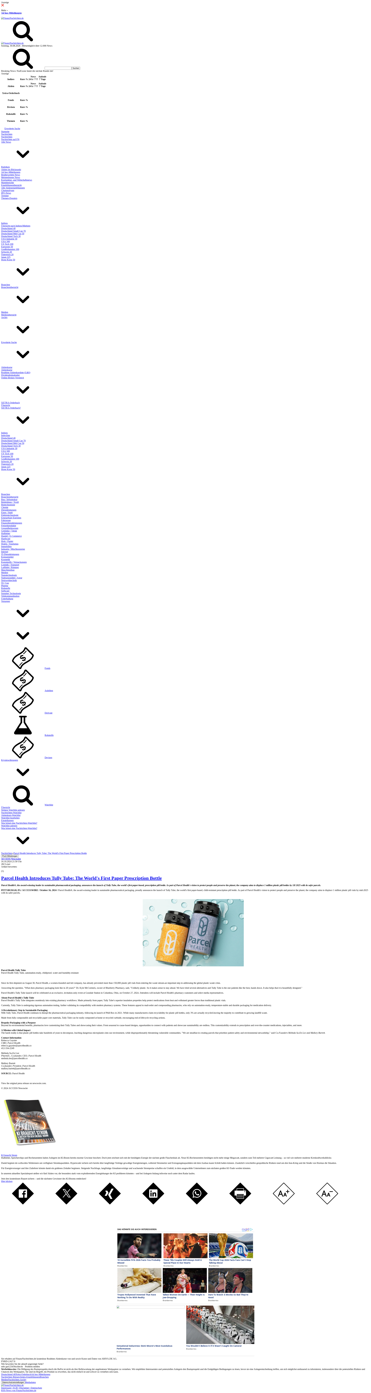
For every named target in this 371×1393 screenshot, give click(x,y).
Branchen (5, 284)
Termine (5, 195)
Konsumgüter (7, 557)
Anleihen (49, 690)
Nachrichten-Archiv (17, 1379)
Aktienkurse (6, 367)
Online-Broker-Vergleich (12, 377)
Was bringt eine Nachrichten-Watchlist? (19, 823)
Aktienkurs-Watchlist (10, 815)
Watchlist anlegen (9, 825)
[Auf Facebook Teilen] (23, 1203)
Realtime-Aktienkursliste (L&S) (15, 372)
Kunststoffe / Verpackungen (14, 562)
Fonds (47, 668)
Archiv (4, 317)
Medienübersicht (8, 315)
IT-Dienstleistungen (10, 554)
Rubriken (5, 167)
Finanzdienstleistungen (11, 523)
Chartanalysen (7, 190)
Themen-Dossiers (9, 198)
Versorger (5, 601)
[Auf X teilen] (66, 1203)
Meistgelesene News (10, 177)
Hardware (5, 538)
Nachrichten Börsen (10, 1377)
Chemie (4, 507)
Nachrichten (6, 134)
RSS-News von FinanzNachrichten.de (18, 1390)
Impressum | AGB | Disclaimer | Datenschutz (21, 1388)
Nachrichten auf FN (10, 139)
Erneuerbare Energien (11, 518)
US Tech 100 (7, 244)
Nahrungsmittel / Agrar (11, 578)
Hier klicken (6, 1181)
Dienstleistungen (8, 510)
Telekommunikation (10, 596)
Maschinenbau (7, 570)
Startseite (5, 131)
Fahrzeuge (6, 520)
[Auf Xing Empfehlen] (110, 1203)
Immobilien (6, 546)
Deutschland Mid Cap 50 (12, 233)
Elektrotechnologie (9, 515)
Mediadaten (30, 1382)
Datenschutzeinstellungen (13, 1382)
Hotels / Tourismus (9, 544)
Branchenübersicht (9, 287)
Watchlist (49, 805)
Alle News (6, 142)
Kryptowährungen (9, 760)
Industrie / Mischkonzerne (13, 549)
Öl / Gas (5, 583)
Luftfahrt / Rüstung (10, 567)
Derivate (48, 713)
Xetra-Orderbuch (23, 1374)
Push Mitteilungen (9, 856)
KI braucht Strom (9, 1155)
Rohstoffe (5, 588)
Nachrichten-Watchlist (11, 812)
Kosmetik (5, 559)
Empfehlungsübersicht (11, 185)
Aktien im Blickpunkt (11, 169)
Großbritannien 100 (10, 249)
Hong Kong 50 (8, 259)
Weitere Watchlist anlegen (13, 810)
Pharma (4, 585)
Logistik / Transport (10, 564)
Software (5, 591)
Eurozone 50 (7, 246)
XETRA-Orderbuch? (11, 408)
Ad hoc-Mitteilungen (11, 13)
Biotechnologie (8, 504)
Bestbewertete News (10, 175)
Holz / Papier (7, 541)
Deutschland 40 (8, 228)
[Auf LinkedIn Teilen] (153, 1203)
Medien (4, 312)
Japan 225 (5, 257)
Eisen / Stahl (7, 512)
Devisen (48, 757)
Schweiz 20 (6, 252)
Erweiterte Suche (12, 128)
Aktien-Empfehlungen (29, 1377)
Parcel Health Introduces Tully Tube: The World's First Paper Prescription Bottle (81, 878)
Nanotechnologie (9, 575)
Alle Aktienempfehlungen (13, 188)
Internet (4, 551)
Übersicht (5, 405)
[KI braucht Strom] (28, 1152)
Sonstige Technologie (11, 593)
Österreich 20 (7, 254)
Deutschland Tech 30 (11, 236)
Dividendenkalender (10, 375)
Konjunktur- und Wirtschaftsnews (16, 180)
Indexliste (5, 435)
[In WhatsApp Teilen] (197, 1203)
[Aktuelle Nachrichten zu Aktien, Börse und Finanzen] (12, 18)
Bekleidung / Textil (10, 502)
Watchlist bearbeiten (10, 818)
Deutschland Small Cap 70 (13, 231)
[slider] (5, 869)
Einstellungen (7, 820)
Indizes (4, 223)
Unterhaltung (7, 598)
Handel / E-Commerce (11, 536)
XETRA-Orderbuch (10, 402)
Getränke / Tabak (9, 531)
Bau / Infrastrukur (9, 499)
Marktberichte (7, 182)
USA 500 (5, 241)
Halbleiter (5, 533)
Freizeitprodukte (8, 525)
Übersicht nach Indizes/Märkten (15, 226)
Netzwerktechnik (9, 580)
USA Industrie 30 (9, 239)
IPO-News (6, 193)
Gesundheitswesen (9, 528)
